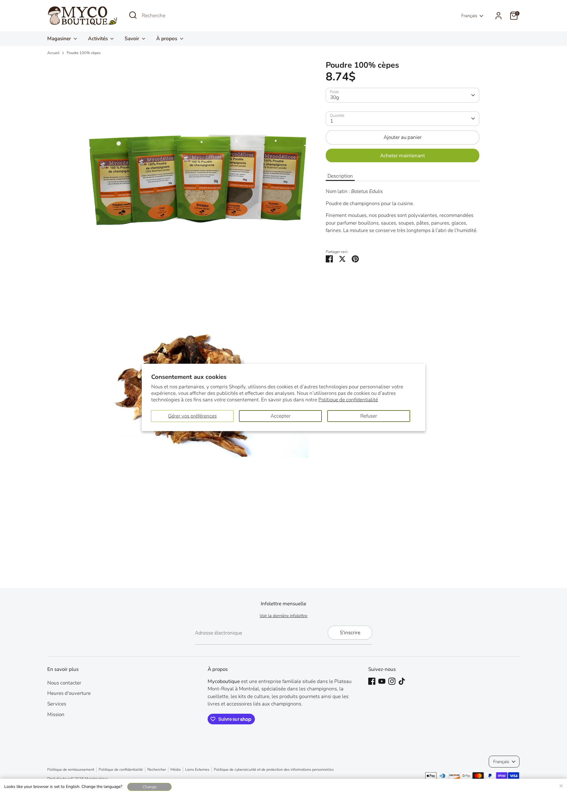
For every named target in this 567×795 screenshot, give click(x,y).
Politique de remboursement (70, 769)
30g (334, 97)
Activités (98, 38)
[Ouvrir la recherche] (133, 15)
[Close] (561, 785)
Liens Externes (197, 769)
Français (469, 16)
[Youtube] (381, 681)
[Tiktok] (401, 681)
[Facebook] (371, 681)
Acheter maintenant (402, 155)
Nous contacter (64, 682)
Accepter (281, 416)
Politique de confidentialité (348, 399)
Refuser (368, 416)
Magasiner (59, 38)
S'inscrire (350, 632)
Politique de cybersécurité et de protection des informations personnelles (274, 769)
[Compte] (498, 16)
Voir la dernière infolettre (283, 616)
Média (175, 769)
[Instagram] (391, 681)
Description (340, 175)
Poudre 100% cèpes (84, 53)
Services (56, 703)
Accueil (53, 53)
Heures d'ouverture (69, 693)
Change (150, 787)
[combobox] (186, 15)
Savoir (132, 38)
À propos (167, 38)
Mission (55, 714)
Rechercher (156, 769)
